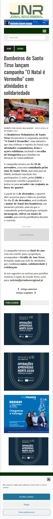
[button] (48, 479)
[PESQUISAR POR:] (26, 37)
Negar (26, 504)
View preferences (27, 512)
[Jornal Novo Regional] (26, 11)
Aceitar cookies (26, 497)
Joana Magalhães (24, 128)
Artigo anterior (28, 289)
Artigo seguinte (24, 292)
